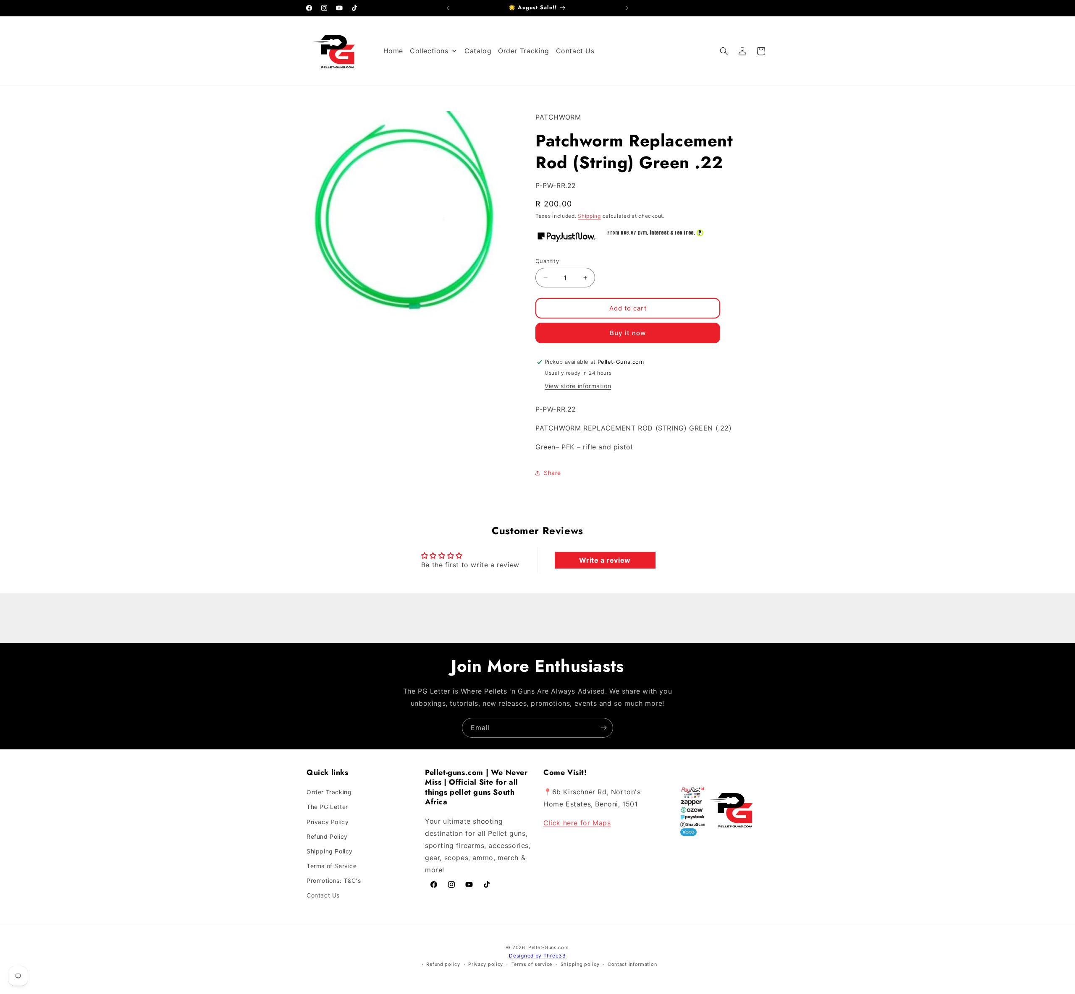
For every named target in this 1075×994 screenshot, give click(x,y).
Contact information (632, 964)
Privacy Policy (328, 821)
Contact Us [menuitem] (575, 51)
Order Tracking (329, 792)
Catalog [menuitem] (477, 51)
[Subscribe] (603, 728)
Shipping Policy (330, 851)
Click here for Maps (577, 823)
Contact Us (323, 895)
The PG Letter (327, 807)
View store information (578, 385)
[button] (724, 51)
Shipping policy (580, 964)
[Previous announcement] (448, 8)
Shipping (589, 216)
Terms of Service (332, 865)
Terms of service (531, 964)
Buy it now (628, 333)
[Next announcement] (627, 8)
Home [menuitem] (393, 51)
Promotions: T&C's (334, 880)
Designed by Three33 (537, 955)
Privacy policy (485, 964)
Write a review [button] (604, 560)
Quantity (547, 261)
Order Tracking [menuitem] (523, 51)
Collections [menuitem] (429, 51)
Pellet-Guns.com (548, 947)
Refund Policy (327, 836)
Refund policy (443, 964)
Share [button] (552, 472)
